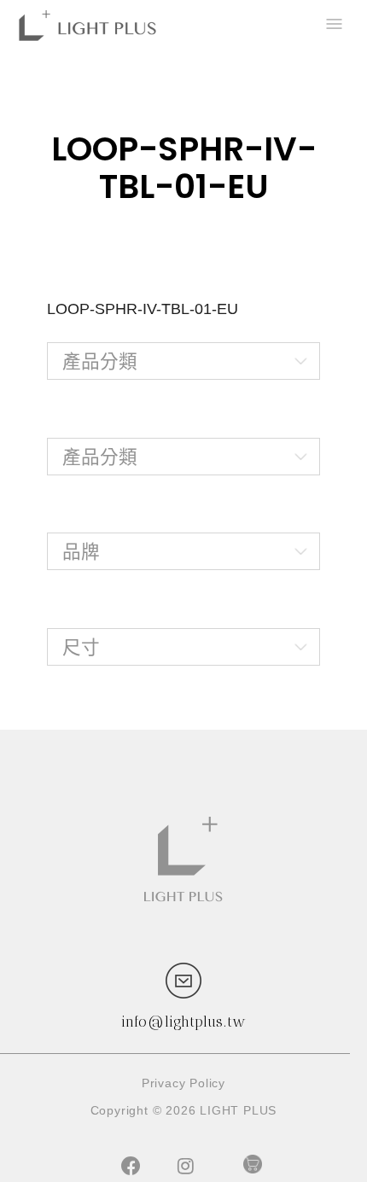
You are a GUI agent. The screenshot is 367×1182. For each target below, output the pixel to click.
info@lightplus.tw (183, 1021)
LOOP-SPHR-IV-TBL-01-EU (142, 308)
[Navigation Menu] (332, 25)
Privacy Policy (183, 1083)
